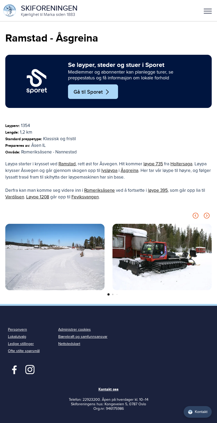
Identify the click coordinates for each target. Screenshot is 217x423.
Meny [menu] (207, 10)
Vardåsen (14, 197)
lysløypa (109, 170)
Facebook (13, 369)
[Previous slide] (196, 216)
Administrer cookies (74, 329)
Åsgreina (129, 170)
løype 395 (158, 190)
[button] (207, 10)
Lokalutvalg (17, 336)
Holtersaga (181, 164)
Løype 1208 (37, 197)
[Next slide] (207, 216)
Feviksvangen (85, 197)
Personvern (17, 329)
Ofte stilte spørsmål (24, 351)
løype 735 (153, 164)
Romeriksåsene (99, 190)
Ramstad (67, 164)
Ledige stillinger (21, 344)
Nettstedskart (69, 344)
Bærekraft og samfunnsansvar (82, 336)
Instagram (30, 369)
